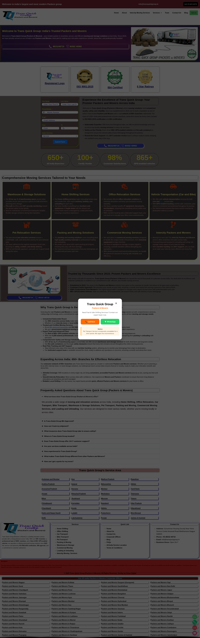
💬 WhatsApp (110, 322)
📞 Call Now (90, 322)
